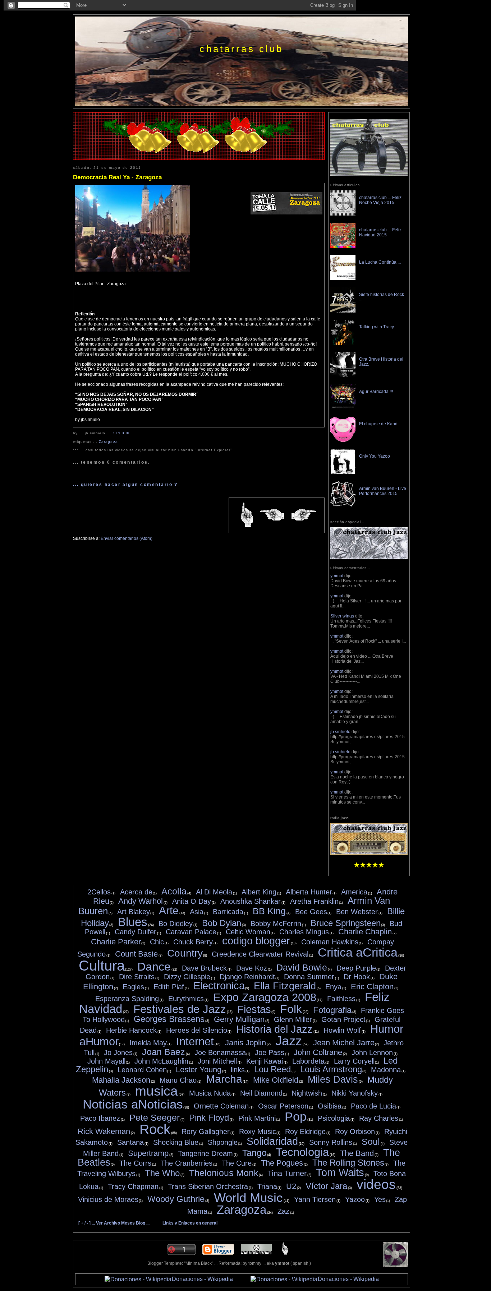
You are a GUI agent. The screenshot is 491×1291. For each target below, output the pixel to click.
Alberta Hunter (309, 892)
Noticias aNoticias (133, 1104)
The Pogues (282, 1162)
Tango (254, 1153)
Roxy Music (257, 1131)
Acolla (174, 891)
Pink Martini (257, 1118)
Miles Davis (333, 1079)
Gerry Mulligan (239, 1019)
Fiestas (254, 1009)
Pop (296, 1116)
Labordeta (308, 1061)
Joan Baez (163, 1052)
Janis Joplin (245, 1042)
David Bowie (301, 967)
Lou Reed (272, 1069)
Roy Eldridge (305, 1131)
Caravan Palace (191, 932)
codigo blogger (256, 941)
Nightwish (307, 1093)
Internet (195, 1041)
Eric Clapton (372, 986)
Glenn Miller (293, 1019)
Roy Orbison (355, 1131)
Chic (157, 942)
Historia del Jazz (274, 1029)
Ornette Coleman (221, 1106)
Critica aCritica (358, 952)
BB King (269, 911)
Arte (169, 910)
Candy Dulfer (135, 932)
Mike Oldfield (275, 1079)
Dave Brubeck (204, 968)
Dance (154, 966)
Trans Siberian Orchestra (208, 1186)
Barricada (228, 912)
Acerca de (136, 892)
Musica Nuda (210, 1093)
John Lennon (372, 1052)
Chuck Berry (193, 942)
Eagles (133, 987)
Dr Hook (357, 977)
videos (376, 1184)
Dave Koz (251, 968)
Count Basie (136, 953)
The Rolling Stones (348, 1162)
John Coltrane (318, 1052)
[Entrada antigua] (303, 515)
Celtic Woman (248, 932)
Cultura (102, 965)
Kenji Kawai (264, 1061)
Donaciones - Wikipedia (202, 1279)
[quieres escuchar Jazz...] (369, 853)
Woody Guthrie (176, 1199)
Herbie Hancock (131, 1030)
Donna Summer (309, 977)
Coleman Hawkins (329, 942)
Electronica (219, 985)
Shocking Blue (175, 1142)
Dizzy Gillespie (187, 977)
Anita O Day (191, 901)
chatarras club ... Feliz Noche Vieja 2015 (380, 200)
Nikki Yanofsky (354, 1093)
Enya (333, 987)
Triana (267, 1186)
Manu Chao (178, 1080)
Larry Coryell (354, 1061)
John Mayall (106, 1061)
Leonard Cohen (142, 1070)
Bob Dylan (221, 923)
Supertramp (148, 1153)
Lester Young (198, 1069)
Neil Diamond (261, 1093)
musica (156, 1091)
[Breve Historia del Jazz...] (369, 557)
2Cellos (99, 892)
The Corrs (135, 1163)
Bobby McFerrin (276, 923)
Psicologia (334, 1118)
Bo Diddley (176, 923)
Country (185, 953)
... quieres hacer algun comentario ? (125, 484)
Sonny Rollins (330, 1142)
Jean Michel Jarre (344, 1042)
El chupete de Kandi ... (381, 423)
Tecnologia (302, 1152)
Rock (154, 1129)
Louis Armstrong (331, 1069)
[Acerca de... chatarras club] (369, 174)
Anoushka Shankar (250, 901)
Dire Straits (137, 977)
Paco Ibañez (100, 1118)
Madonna (386, 1070)
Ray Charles (378, 1118)
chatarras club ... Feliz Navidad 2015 (380, 232)
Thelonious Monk (223, 1173)
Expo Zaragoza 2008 (264, 997)
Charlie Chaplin (365, 931)
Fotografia (332, 1010)
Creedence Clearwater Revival (260, 954)
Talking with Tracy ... (378, 326)
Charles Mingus (304, 932)
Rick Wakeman (104, 1131)
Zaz (283, 1211)
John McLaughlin (161, 1061)
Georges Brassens (169, 1019)
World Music (248, 1197)
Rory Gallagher (206, 1131)
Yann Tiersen (315, 1199)
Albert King (259, 892)
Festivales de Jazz (179, 1009)
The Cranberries (186, 1163)
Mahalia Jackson (121, 1079)
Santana (130, 1142)
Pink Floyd (209, 1118)
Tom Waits (340, 1172)
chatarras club (241, 49)
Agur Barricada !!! (376, 391)
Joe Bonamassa (220, 1052)
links (238, 1070)
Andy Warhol (140, 901)
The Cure (237, 1163)
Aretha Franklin (314, 901)
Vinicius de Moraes (108, 1199)
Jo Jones (118, 1052)
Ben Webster (357, 912)
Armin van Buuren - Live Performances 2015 (382, 491)
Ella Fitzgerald (285, 986)
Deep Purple (356, 968)
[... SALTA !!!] (395, 1265)
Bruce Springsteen (346, 923)
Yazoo (355, 1199)
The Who (162, 1173)
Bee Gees (311, 912)
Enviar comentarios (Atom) (126, 538)
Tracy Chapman (133, 1186)
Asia (196, 912)
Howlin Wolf (342, 1030)
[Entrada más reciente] (272, 515)
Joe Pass (269, 1052)
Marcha (224, 1079)
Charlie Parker (116, 941)
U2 (291, 1186)
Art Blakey (133, 912)
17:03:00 (122, 433)
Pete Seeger (154, 1117)
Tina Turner (287, 1173)
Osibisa (329, 1106)
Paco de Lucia (373, 1106)
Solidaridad (272, 1141)
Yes (380, 1199)
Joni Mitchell (217, 1061)
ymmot (336, 575)
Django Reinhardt (247, 977)
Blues (132, 922)
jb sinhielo (340, 731)
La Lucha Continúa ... (380, 262)
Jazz (288, 1040)
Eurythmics (186, 999)
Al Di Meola (214, 892)
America (354, 892)
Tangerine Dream (205, 1153)
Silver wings (342, 616)
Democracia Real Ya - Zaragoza (117, 177)
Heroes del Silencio (196, 1030)
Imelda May (148, 1043)
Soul (371, 1142)
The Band (357, 1153)
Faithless (341, 999)
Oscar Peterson (283, 1106)
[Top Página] (285, 1253)
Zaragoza (108, 442)
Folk (291, 1009)
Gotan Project (343, 1019)
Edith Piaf (168, 987)
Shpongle (223, 1142)
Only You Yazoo (374, 456)
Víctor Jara (326, 1186)
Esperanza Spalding (127, 999)
